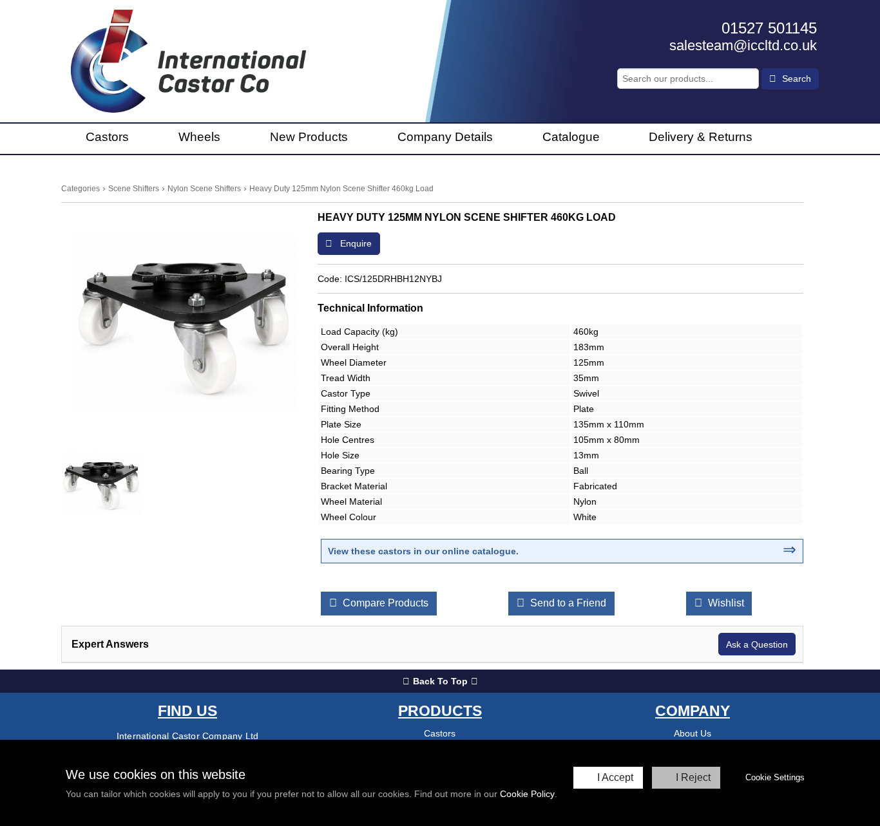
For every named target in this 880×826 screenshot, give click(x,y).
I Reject (693, 777)
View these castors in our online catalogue (422, 551)
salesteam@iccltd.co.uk (743, 45)
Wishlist (724, 602)
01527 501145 (769, 28)
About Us (692, 733)
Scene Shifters (133, 188)
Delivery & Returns (700, 137)
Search (795, 78)
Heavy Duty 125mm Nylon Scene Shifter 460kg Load (341, 188)
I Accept (615, 777)
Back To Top (440, 681)
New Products (309, 137)
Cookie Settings (775, 777)
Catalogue (571, 137)
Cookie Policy (527, 794)
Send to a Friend (567, 602)
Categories (80, 188)
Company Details (445, 137)
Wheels (199, 137)
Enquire (355, 243)
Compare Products (384, 602)
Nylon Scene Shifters (204, 188)
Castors (107, 137)
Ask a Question (757, 644)
